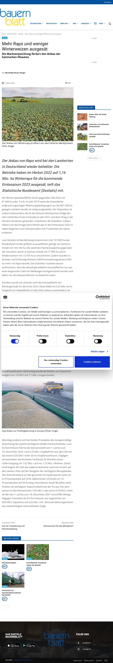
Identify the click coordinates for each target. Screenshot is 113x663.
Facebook (87, 643)
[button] (110, 23)
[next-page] (8, 606)
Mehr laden (93, 158)
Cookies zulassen (92, 362)
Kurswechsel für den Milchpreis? (58, 526)
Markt (21, 34)
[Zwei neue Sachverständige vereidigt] (82, 136)
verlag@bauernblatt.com (23, 660)
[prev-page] (3, 606)
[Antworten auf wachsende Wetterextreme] (82, 126)
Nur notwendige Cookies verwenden (56, 362)
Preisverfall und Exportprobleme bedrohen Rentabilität (11, 593)
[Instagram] (78, 649)
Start (4, 34)
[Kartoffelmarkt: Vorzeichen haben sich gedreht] (37, 552)
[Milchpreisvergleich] (13, 552)
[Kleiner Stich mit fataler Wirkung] (82, 117)
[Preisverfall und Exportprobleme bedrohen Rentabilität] (13, 580)
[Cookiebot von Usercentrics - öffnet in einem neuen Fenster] (98, 297)
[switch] (43, 341)
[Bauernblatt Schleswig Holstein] (14, 16)
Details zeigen (97, 351)
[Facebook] (78, 643)
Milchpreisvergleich (9, 563)
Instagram (87, 649)
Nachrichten (12, 34)
